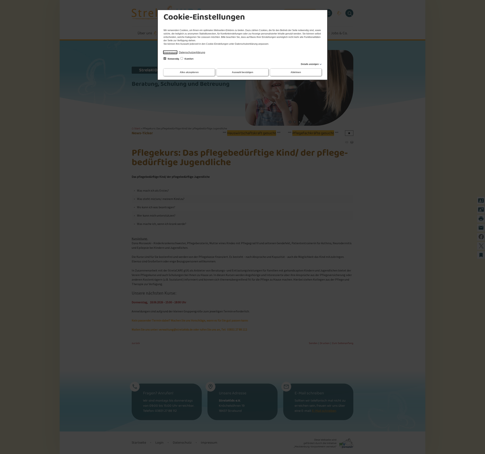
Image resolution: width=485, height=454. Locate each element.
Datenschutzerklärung (192, 52)
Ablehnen (296, 72)
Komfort (188, 59)
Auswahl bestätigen (242, 72)
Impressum (170, 52)
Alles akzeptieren (189, 72)
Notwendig (173, 59)
